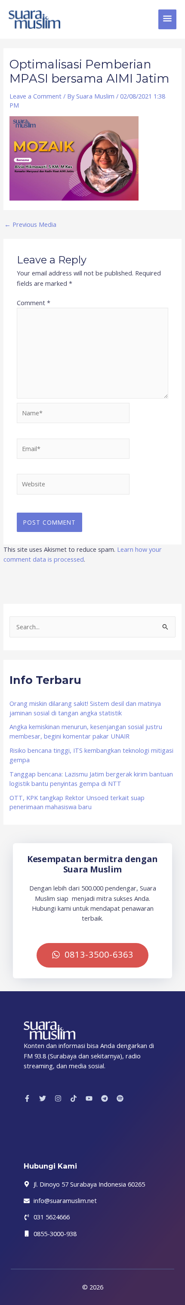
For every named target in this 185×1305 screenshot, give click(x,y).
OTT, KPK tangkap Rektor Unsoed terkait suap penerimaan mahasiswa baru (77, 802)
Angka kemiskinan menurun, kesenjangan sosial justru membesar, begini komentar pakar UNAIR (85, 731)
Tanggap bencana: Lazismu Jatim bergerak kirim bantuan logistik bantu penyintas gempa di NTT (91, 779)
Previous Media (30, 224)
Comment (33, 302)
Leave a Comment (35, 96)
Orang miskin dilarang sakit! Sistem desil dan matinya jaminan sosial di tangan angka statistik (85, 708)
